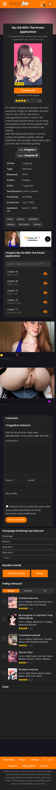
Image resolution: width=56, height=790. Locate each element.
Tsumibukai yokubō (29, 635)
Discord (6, 541)
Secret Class (26, 652)
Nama (9, 480)
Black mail (33, 605)
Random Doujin (16, 573)
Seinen (37, 224)
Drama (20, 219)
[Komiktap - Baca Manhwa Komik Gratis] (18, 5)
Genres (35, 759)
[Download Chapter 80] (45, 283)
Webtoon (47, 659)
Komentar (12, 440)
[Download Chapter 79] (45, 292)
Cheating (48, 622)
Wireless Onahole (28, 669)
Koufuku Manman (28, 598)
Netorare (32, 625)
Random (13, 765)
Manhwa (33, 219)
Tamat (39, 573)
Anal (35, 602)
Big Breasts (23, 605)
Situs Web (11, 493)
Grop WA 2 (7, 552)
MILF (28, 642)
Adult (9, 219)
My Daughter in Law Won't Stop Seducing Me (36, 617)
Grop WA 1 (7, 547)
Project (22, 759)
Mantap (22, 642)
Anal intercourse (45, 602)
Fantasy (41, 673)
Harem (49, 656)
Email (32, 480)
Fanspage (7, 536)
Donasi (44, 765)
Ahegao (29, 602)
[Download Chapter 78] (45, 302)
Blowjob (42, 605)
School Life (30, 676)
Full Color (42, 656)
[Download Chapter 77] (45, 311)
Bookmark (8, 759)
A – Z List (48, 759)
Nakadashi (23, 625)
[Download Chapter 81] (45, 274)
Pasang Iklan (29, 765)
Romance (24, 224)
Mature (10, 224)
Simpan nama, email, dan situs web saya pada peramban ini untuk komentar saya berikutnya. (27, 510)
